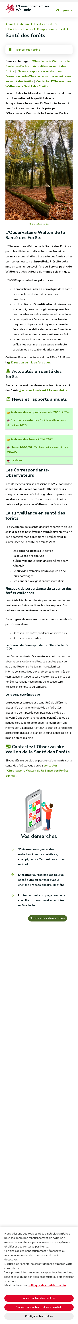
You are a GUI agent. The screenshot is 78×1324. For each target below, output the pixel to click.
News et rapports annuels (35, 71)
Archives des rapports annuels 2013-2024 (40, 412)
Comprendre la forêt (51, 29)
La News (17, 460)
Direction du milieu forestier (30, 363)
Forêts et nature (45, 24)
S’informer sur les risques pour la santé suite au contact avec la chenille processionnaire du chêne (41, 880)
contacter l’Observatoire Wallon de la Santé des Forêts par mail (37, 771)
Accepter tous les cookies (39, 1298)
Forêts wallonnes (20, 29)
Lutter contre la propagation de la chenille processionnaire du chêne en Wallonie (41, 900)
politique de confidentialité (47, 1285)
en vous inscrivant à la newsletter (45, 390)
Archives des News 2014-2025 (32, 439)
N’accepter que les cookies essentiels (39, 1307)
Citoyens (62, 10)
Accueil (10, 24)
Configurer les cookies (39, 1316)
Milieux (24, 24)
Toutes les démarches (47, 918)
